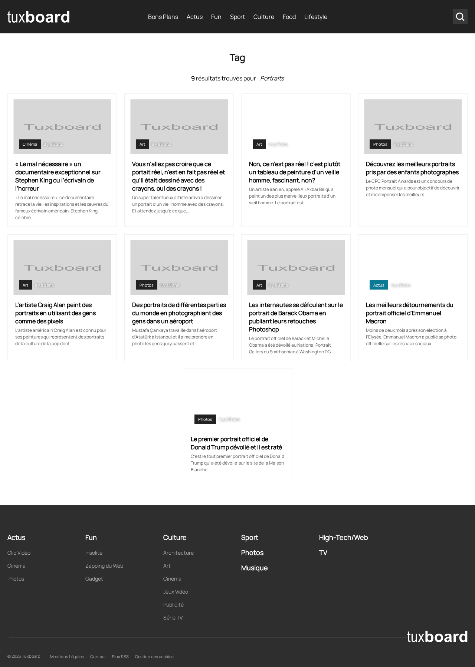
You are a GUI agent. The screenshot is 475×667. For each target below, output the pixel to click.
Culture (263, 17)
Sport (237, 17)
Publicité (173, 604)
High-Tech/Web (343, 537)
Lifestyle (315, 17)
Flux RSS (120, 656)
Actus (195, 17)
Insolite (93, 552)
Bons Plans (163, 17)
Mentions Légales (67, 656)
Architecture (178, 552)
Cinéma (30, 144)
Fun (216, 17)
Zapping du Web (104, 565)
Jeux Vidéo (175, 591)
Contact (98, 656)
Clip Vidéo (18, 552)
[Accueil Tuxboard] (39, 17)
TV (323, 552)
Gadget (94, 578)
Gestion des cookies (154, 656)
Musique (254, 567)
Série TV (173, 617)
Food (289, 17)
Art (142, 144)
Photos (380, 144)
